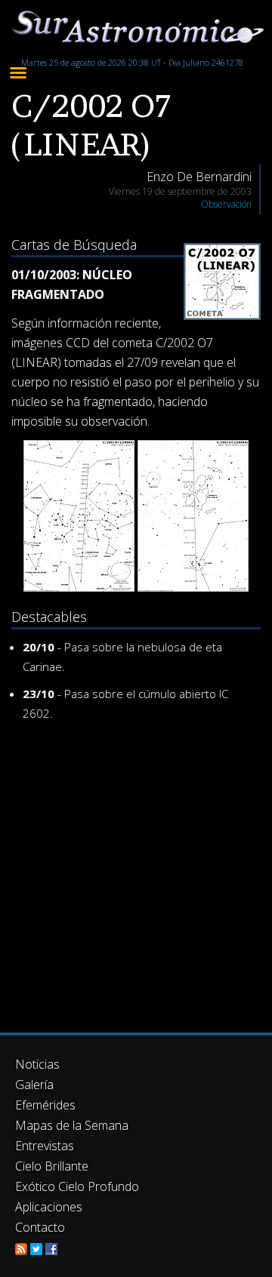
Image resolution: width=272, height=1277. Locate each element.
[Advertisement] (136, 874)
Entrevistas (44, 1145)
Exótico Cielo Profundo (77, 1186)
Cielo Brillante (51, 1166)
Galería (34, 1084)
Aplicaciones (48, 1207)
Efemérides (45, 1105)
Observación (226, 204)
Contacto (40, 1227)
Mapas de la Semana (71, 1125)
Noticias (37, 1064)
